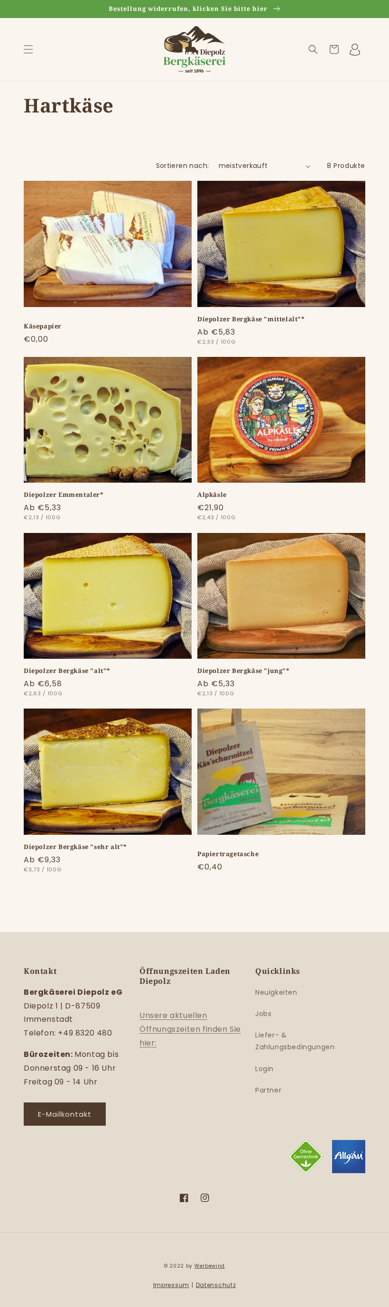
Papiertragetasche (228, 854)
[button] (28, 49)
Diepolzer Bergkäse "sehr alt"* (75, 847)
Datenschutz (216, 1285)
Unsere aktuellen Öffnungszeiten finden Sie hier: (190, 1029)
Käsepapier (43, 326)
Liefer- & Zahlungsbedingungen (294, 1041)
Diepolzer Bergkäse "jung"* (243, 671)
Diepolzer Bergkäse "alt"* (67, 671)
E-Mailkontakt (65, 1114)
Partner (268, 1090)
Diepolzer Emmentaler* (64, 495)
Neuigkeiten (276, 992)
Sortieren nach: (182, 165)
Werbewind (209, 1266)
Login (264, 1069)
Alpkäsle (212, 495)
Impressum (171, 1285)
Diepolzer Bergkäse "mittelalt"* (251, 319)
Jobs (263, 1013)
